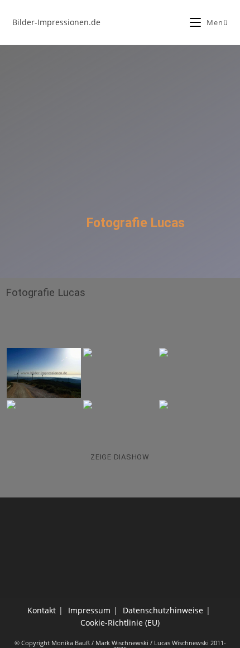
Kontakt (41, 610)
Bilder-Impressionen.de (56, 22)
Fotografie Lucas (45, 293)
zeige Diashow (120, 457)
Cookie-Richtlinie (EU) (120, 622)
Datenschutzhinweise (163, 610)
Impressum (89, 610)
